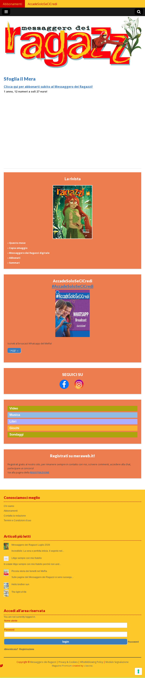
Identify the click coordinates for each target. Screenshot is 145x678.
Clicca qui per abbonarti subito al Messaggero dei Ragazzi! (48, 87)
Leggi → (14, 350)
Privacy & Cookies (68, 662)
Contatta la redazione (15, 515)
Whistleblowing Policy (91, 662)
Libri (12, 421)
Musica (14, 415)
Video (13, 408)
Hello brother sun (20, 584)
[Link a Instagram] (79, 388)
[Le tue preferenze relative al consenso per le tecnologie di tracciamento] (138, 671)
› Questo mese (16, 243)
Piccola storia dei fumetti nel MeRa (29, 571)
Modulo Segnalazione (117, 662)
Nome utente (10, 620)
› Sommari (14, 262)
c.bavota (88, 665)
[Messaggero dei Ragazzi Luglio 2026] (72, 238)
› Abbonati (14, 257)
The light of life (19, 592)
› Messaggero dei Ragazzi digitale (28, 253)
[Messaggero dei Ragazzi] (72, 44)
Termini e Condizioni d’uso (17, 520)
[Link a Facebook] (64, 388)
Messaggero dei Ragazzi (43, 662)
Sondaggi (16, 434)
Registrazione (26, 649)
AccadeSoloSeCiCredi (42, 4)
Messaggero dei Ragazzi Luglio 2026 (31, 545)
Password (9, 629)
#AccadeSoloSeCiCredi (72, 286)
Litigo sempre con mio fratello (27, 558)
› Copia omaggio (17, 248)
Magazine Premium (62, 665)
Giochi (14, 428)
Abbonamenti (12, 4)
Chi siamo (9, 506)
